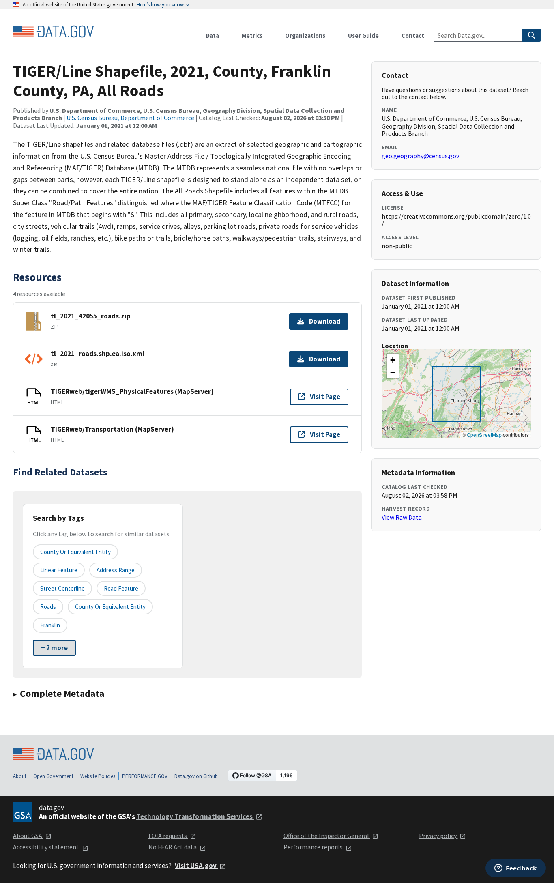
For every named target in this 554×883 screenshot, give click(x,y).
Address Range (116, 570)
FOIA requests (168, 835)
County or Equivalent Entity (110, 606)
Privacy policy (438, 835)
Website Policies (97, 776)
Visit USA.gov (196, 865)
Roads (48, 606)
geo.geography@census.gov (420, 156)
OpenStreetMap (484, 434)
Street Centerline (62, 588)
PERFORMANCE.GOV (144, 776)
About (19, 776)
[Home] (53, 31)
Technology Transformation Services (195, 816)
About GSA (28, 835)
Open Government (53, 776)
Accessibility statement (46, 847)
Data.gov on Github (196, 776)
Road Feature (121, 588)
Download (324, 321)
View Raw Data (402, 517)
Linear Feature (58, 570)
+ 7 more (54, 647)
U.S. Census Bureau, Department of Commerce (130, 118)
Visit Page (325, 396)
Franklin (50, 625)
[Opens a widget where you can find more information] (515, 869)
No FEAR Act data (173, 847)
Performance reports (313, 847)
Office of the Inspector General (326, 835)
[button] (393, 360)
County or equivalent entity (75, 552)
